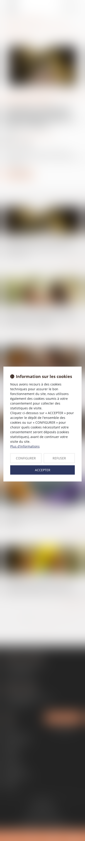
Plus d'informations (25, 446)
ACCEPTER (42, 470)
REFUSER (59, 458)
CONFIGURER (26, 458)
